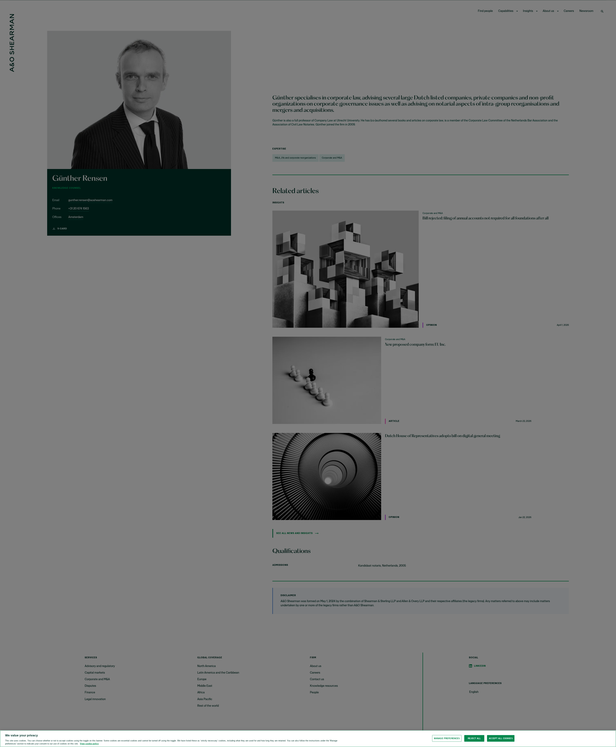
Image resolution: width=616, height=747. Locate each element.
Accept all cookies (501, 738)
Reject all (474, 738)
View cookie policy (89, 744)
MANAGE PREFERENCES (447, 738)
